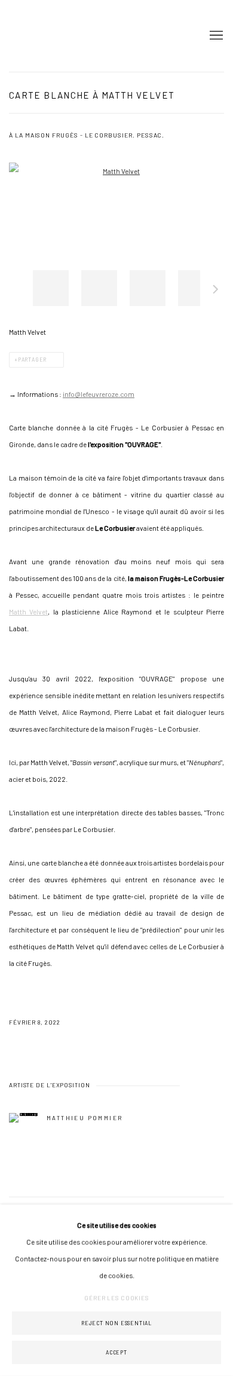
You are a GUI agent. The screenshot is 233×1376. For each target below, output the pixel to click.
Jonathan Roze (45, 36)
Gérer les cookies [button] (116, 1297)
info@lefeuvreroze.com (98, 394)
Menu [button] (215, 36)
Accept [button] (116, 1352)
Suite (215, 291)
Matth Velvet (28, 611)
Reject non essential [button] (116, 1323)
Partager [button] (32, 359)
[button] (51, 288)
